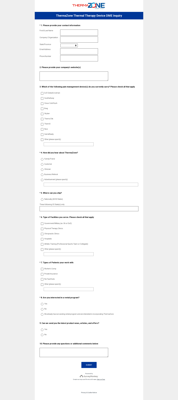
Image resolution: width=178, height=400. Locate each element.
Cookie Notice (92, 392)
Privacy (83, 392)
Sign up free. (101, 379)
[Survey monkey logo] (89, 376)
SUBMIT (89, 365)
